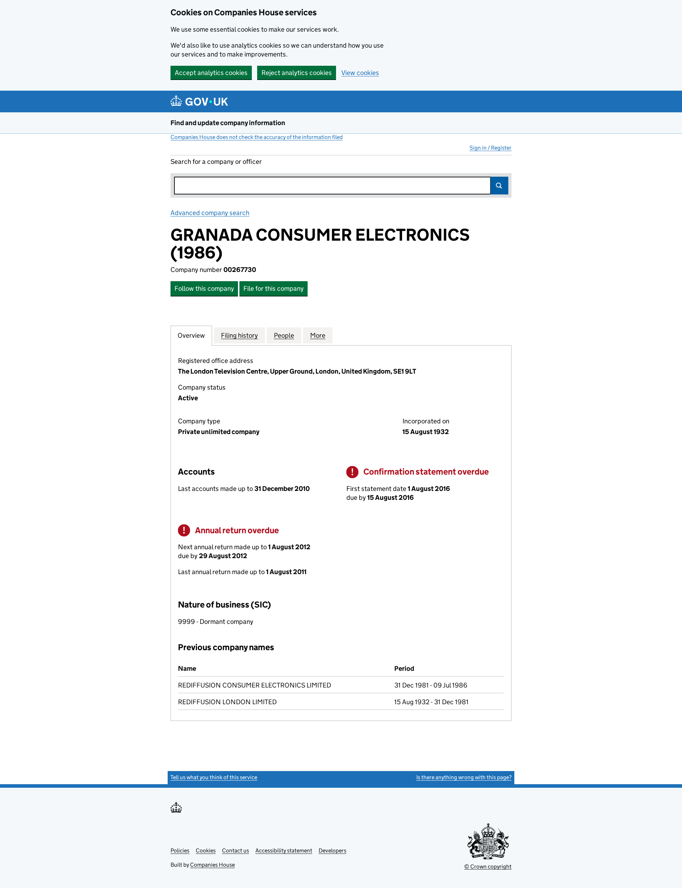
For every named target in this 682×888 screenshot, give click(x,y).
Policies (179, 850)
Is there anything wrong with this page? (464, 777)
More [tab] (317, 335)
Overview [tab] (191, 335)
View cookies (360, 72)
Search (499, 185)
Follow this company (204, 288)
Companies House (212, 864)
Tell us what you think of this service (213, 777)
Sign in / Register (491, 147)
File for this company (273, 288)
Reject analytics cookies (296, 73)
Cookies (206, 850)
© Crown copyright (488, 866)
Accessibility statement (283, 850)
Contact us (235, 850)
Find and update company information (227, 123)
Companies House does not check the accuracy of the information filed (256, 137)
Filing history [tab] (239, 335)
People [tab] (284, 335)
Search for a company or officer (216, 161)
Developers (332, 850)
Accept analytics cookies (211, 73)
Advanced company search (209, 213)
